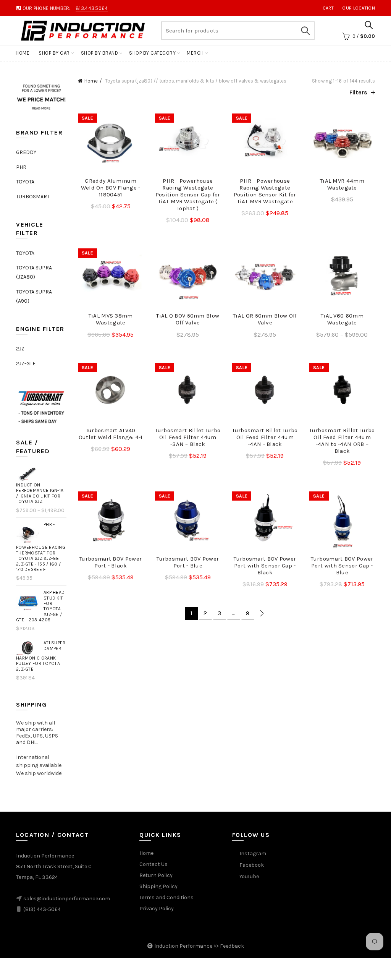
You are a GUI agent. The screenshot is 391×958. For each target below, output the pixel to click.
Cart (328, 8)
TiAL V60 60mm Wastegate (342, 319)
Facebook (251, 865)
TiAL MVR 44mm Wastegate (342, 184)
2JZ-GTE (26, 363)
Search (305, 30)
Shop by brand (99, 53)
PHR (21, 167)
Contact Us (153, 864)
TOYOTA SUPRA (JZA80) (34, 272)
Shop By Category (152, 53)
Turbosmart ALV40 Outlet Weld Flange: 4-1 (111, 434)
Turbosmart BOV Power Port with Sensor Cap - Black (265, 565)
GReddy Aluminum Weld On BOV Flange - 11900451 (111, 187)
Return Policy (156, 875)
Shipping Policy (158, 886)
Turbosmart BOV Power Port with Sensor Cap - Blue (342, 565)
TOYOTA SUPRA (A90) (34, 296)
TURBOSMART (33, 196)
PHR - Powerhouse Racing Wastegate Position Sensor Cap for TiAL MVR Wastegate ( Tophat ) (187, 194)
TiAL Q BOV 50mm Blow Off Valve (187, 319)
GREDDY (26, 152)
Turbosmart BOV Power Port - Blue (188, 562)
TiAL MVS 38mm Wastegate (111, 319)
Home (22, 53)
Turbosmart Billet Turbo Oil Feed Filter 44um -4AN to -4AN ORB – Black (342, 440)
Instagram (252, 853)
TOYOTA (25, 181)
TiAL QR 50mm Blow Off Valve (265, 319)
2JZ (20, 348)
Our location (358, 8)
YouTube (249, 876)
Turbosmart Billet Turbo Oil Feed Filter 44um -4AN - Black (264, 437)
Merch (195, 53)
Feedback (232, 946)
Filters (358, 92)
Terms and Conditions (166, 897)
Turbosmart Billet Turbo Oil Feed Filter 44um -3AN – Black (187, 437)
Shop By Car (54, 53)
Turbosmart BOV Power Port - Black (110, 562)
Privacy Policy (156, 908)
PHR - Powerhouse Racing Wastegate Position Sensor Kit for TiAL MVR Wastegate (265, 191)
